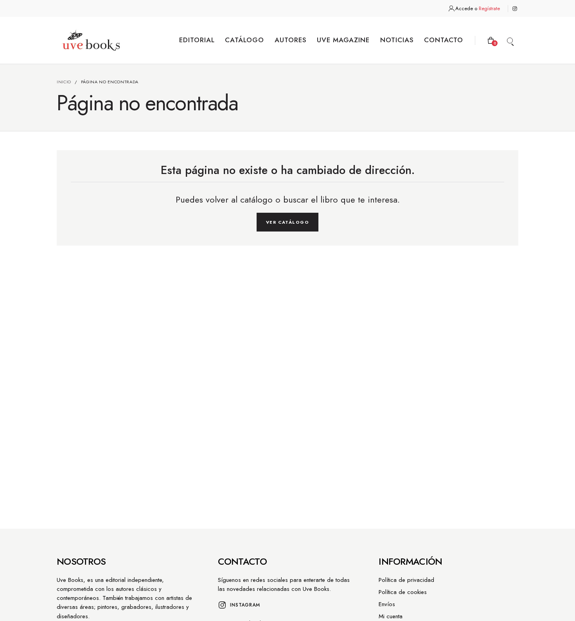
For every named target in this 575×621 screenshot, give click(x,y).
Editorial (197, 40)
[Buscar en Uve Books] (509, 40)
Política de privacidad (406, 580)
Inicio (64, 82)
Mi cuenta (390, 616)
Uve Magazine (343, 40)
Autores (291, 40)
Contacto (443, 40)
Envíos (387, 604)
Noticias (397, 40)
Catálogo (244, 40)
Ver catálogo (287, 222)
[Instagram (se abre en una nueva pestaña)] (514, 8)
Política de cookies (403, 592)
